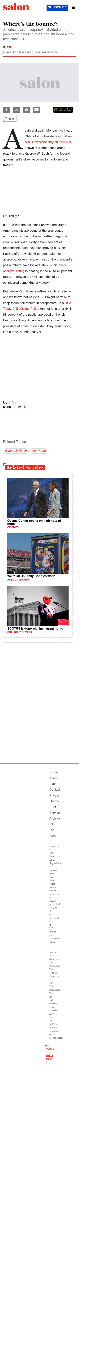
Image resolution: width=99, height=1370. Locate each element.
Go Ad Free (52, 830)
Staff (52, 784)
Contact (54, 789)
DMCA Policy (49, 1057)
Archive (54, 818)
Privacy (54, 795)
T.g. (9, 47)
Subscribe (57, 7)
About (53, 778)
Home (53, 772)
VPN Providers (49, 1047)
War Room (38, 451)
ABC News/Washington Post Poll (48, 142)
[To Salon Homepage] (16, 6)
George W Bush (16, 451)
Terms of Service (54, 807)
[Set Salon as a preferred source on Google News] (63, 110)
